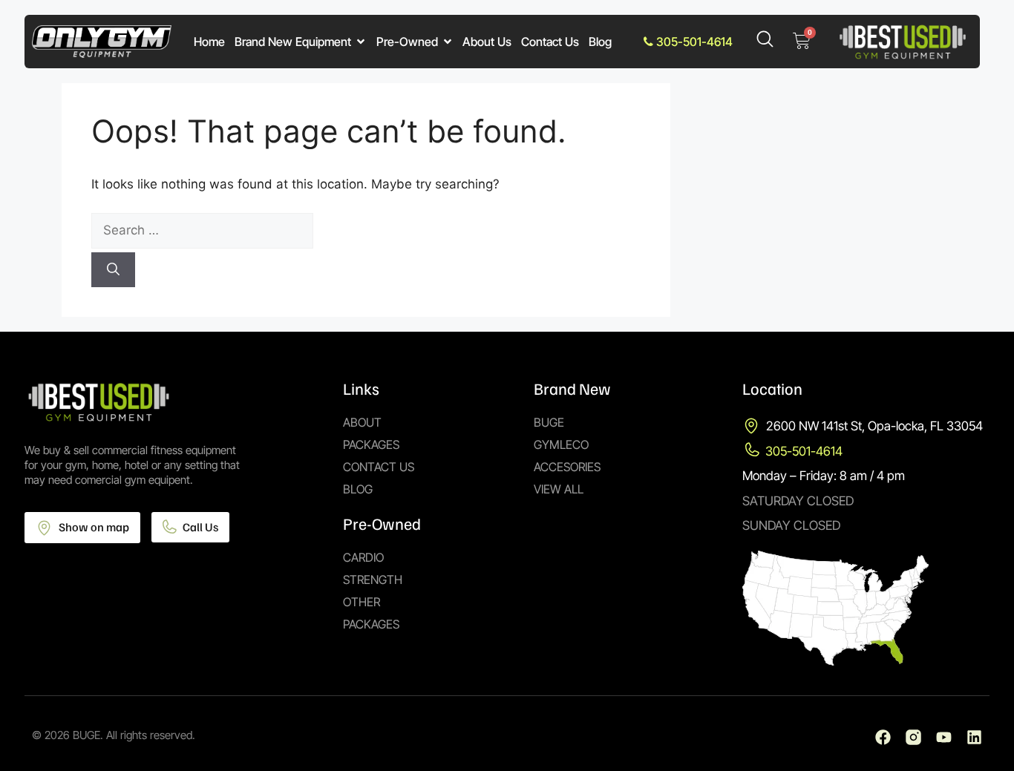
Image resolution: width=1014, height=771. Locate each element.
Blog (600, 41)
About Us (486, 41)
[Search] (113, 270)
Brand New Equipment (293, 41)
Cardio (363, 557)
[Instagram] (913, 737)
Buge (549, 422)
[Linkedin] (974, 737)
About (362, 422)
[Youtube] (944, 737)
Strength (372, 579)
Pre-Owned (407, 41)
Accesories (567, 466)
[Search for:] (366, 231)
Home (209, 41)
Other (361, 601)
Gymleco (561, 444)
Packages (371, 444)
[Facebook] (883, 737)
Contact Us (550, 41)
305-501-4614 (693, 41)
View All (558, 489)
